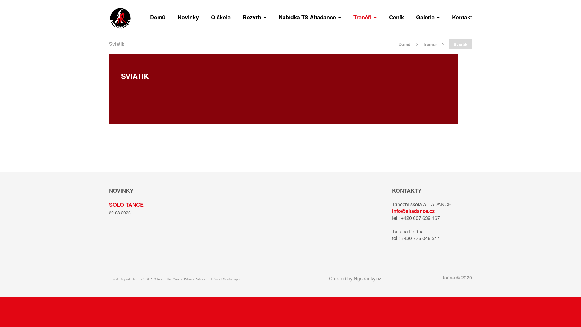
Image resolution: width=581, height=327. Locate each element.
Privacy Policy (193, 279)
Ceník (396, 17)
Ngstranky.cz (367, 278)
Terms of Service (221, 279)
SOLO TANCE (126, 205)
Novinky (188, 17)
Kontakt (462, 17)
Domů (158, 17)
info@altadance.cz (413, 210)
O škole (221, 17)
